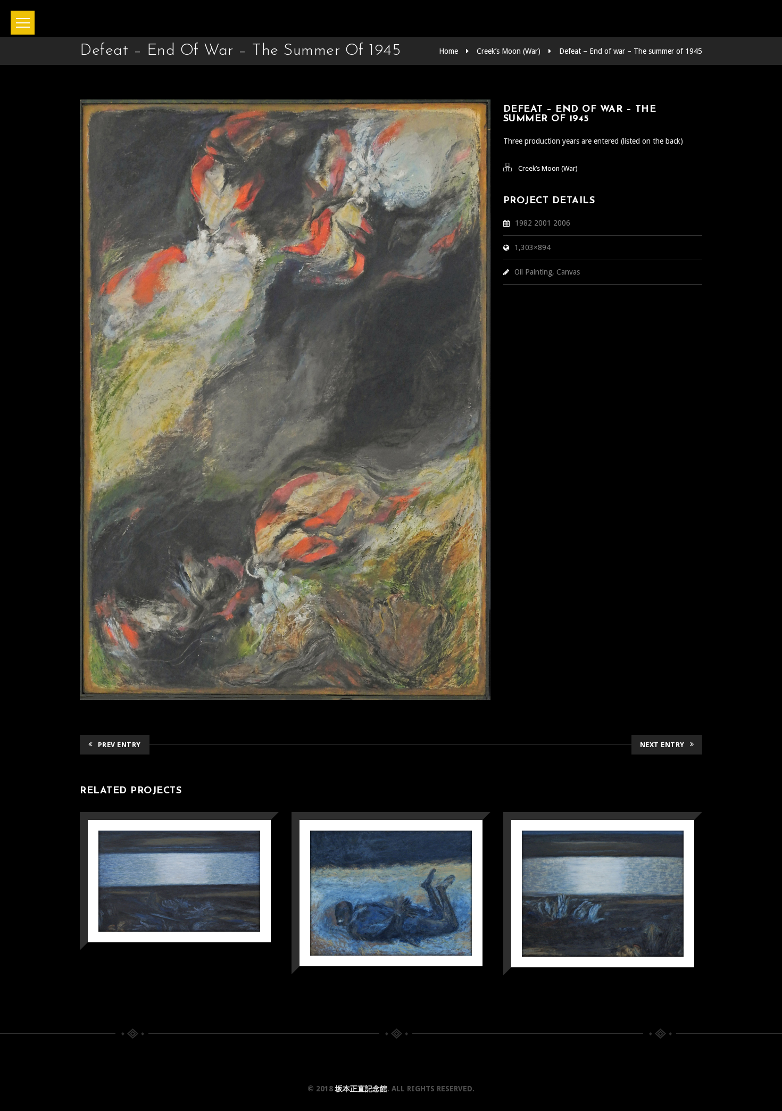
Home (448, 51)
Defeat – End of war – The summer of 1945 (630, 51)
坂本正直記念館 (361, 1088)
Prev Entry (119, 745)
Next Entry (662, 745)
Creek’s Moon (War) (508, 51)
